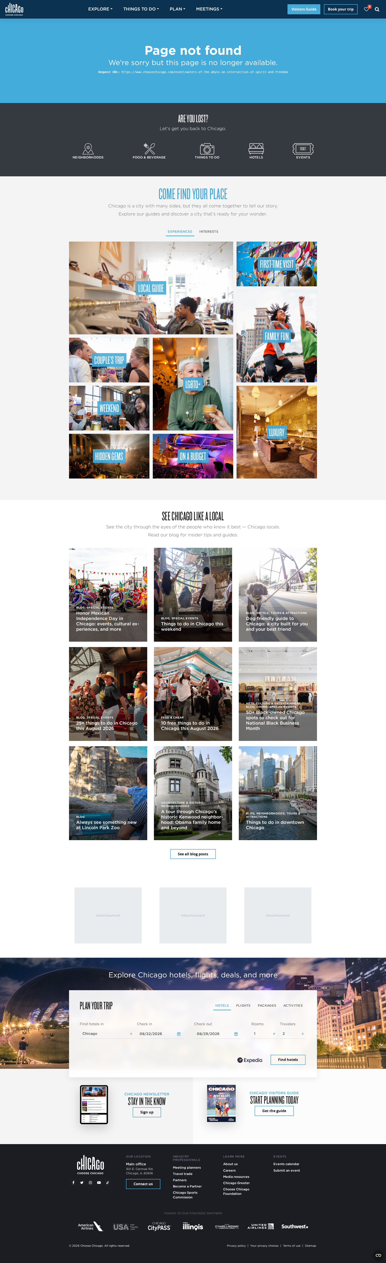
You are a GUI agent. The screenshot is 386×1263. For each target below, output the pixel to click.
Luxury (277, 432)
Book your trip (341, 9)
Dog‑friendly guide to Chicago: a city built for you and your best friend (277, 624)
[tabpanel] (193, 1044)
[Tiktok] (107, 1182)
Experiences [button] (180, 231)
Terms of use (291, 1245)
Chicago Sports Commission (185, 1195)
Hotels (256, 157)
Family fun (277, 336)
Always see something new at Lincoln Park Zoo (106, 825)
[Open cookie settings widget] (378, 1255)
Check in (144, 1024)
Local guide (151, 288)
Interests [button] (208, 231)
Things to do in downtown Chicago (275, 825)
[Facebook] (73, 1182)
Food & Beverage (149, 157)
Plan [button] (176, 9)
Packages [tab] (267, 1005)
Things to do (207, 157)
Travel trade (183, 1174)
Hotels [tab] (222, 1005)
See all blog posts (193, 854)
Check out (203, 1024)
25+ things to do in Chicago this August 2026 (107, 725)
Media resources (236, 1177)
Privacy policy (236, 1245)
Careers (229, 1170)
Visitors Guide (304, 9)
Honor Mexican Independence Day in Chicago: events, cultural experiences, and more (107, 621)
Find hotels (288, 1059)
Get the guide (274, 1110)
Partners (180, 1180)
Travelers (288, 1024)
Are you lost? (193, 118)
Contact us (143, 1183)
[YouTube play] (99, 1182)
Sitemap (310, 1245)
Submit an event (286, 1170)
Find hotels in (92, 1024)
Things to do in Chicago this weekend (192, 626)
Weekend (109, 408)
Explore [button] (98, 9)
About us (230, 1164)
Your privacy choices (264, 1245)
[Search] (377, 9)
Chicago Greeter (236, 1183)
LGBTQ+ (193, 384)
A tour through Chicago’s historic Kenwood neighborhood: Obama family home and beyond (192, 819)
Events (303, 157)
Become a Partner (187, 1186)
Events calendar (286, 1164)
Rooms (257, 1024)
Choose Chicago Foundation (236, 1191)
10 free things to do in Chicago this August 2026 (190, 725)
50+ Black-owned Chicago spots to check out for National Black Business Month (275, 720)
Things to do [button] (139, 9)
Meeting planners (187, 1167)
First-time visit (277, 263)
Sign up (146, 1112)
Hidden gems (109, 456)
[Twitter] (82, 1182)
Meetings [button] (207, 9)
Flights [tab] (243, 1005)
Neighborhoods (88, 157)
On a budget (193, 456)
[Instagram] (90, 1182)
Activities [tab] (293, 1005)
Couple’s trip (109, 360)
